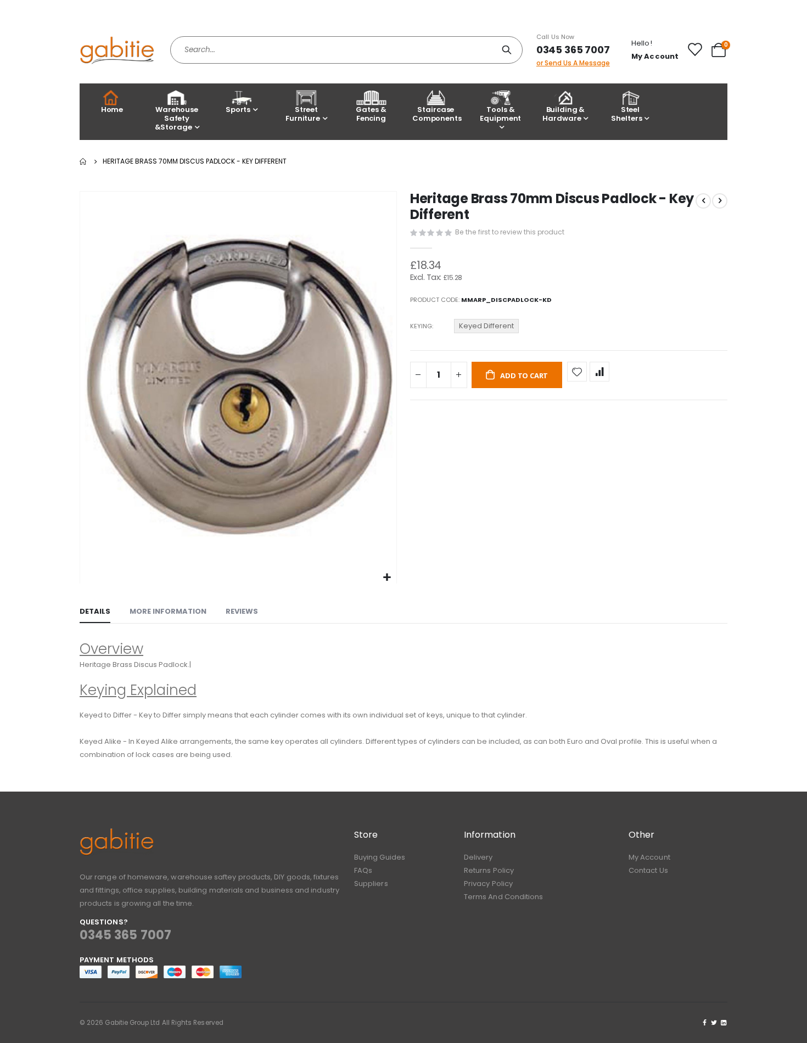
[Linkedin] (723, 1022)
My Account (649, 857)
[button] (386, 577)
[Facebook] (705, 1022)
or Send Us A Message (573, 63)
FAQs (363, 870)
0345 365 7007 (573, 50)
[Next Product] (719, 201)
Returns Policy (489, 870)
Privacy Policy (488, 883)
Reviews (242, 611)
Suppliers (371, 883)
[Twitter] (714, 1022)
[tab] (95, 612)
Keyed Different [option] (486, 326)
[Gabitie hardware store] (117, 50)
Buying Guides (379, 857)
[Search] (508, 50)
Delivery (478, 857)
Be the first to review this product (509, 232)
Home (112, 109)
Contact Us (648, 870)
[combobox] (346, 50)
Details (95, 611)
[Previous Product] (703, 201)
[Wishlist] (694, 49)
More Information (168, 611)
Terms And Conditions (503, 896)
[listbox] (488, 327)
